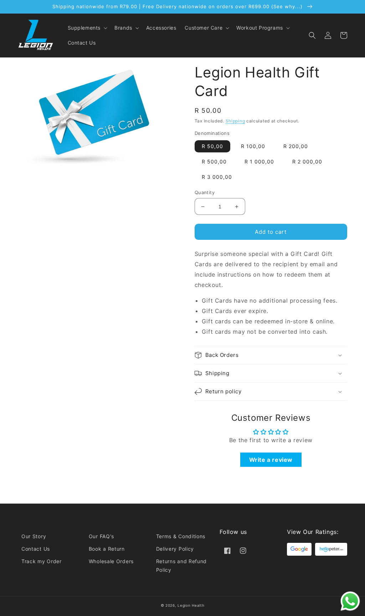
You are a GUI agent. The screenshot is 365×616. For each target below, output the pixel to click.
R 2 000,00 (307, 161)
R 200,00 (295, 146)
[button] (86, 27)
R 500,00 (214, 161)
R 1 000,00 (259, 161)
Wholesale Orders (111, 561)
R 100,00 (253, 146)
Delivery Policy (175, 549)
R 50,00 (212, 146)
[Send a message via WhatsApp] (350, 601)
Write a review (271, 459)
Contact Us (35, 549)
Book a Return (107, 549)
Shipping (235, 120)
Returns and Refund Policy (181, 565)
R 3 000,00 (217, 177)
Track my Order (41, 561)
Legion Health (191, 605)
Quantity (205, 192)
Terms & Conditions (181, 536)
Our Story (33, 536)
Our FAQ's (101, 536)
